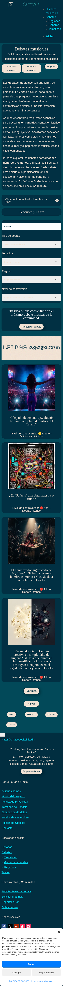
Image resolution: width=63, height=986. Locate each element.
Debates (51, 17)
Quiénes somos (11, 791)
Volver (31, 704)
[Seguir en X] (10, 926)
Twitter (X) (6, 739)
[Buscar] (11, 4)
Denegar (16, 972)
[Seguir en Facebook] (4, 926)
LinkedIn (30, 739)
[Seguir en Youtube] (16, 926)
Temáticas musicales (12, 68)
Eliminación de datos (14, 812)
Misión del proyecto (13, 796)
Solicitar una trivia (12, 896)
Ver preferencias (46, 972)
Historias (31, 714)
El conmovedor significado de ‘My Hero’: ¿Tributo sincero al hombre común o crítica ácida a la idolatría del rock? (31, 575)
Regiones (54, 21)
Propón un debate (31, 326)
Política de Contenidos (15, 817)
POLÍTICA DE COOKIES (19, 981)
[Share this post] (2, 735)
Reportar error (10, 902)
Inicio (11, 714)
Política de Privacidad (15, 801)
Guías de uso (10, 907)
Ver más (31, 690)
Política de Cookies (13, 822)
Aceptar (31, 964)
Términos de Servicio (14, 807)
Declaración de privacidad (41, 981)
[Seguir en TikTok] (22, 926)
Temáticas (54, 28)
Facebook (19, 739)
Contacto (7, 828)
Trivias (50, 36)
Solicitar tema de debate (16, 891)
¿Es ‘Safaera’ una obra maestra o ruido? (31, 497)
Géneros (53, 25)
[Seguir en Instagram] (28, 926)
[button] (59, 932)
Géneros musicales (31, 68)
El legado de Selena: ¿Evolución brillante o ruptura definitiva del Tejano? (31, 421)
